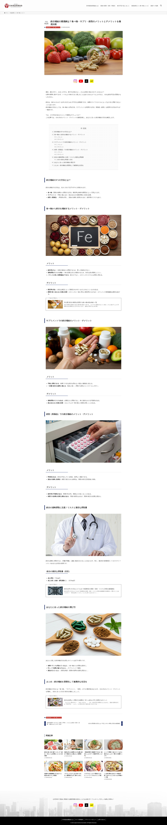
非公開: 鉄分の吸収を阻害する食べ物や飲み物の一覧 (80, 302)
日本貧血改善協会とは (67, 819)
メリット (59, 137)
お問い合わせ (101, 819)
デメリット (60, 139)
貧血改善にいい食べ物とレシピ (53, 27)
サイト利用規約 (79, 819)
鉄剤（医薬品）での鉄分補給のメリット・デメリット (71, 149)
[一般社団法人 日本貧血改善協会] (13, 5)
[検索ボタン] (161, 5)
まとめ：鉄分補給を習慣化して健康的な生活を (69, 165)
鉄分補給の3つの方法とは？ (63, 131)
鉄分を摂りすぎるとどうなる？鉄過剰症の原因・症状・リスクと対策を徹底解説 (89, 589)
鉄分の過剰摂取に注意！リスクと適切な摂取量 (69, 157)
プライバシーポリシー (90, 819)
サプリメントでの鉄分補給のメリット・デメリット (70, 142)
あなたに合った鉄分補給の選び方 (64, 162)
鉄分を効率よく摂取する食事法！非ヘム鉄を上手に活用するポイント (85, 700)
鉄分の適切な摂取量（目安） (65, 159)
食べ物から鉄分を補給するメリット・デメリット (69, 134)
